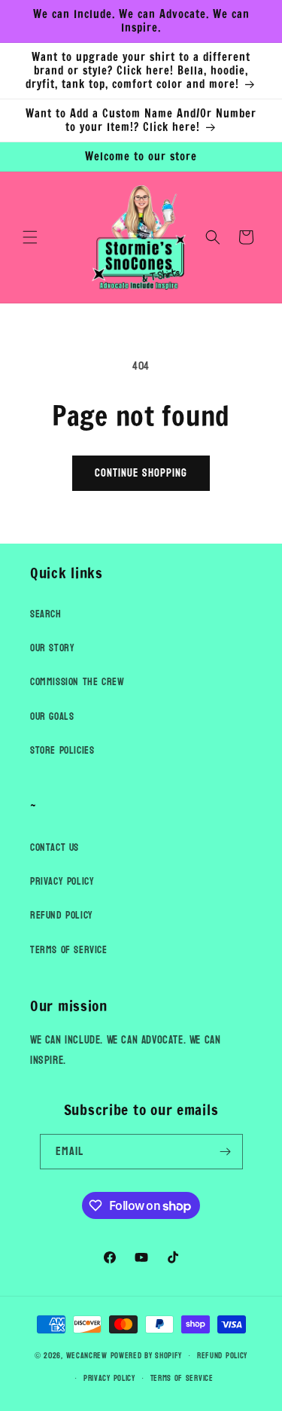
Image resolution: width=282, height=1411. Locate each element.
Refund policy (222, 1356)
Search (46, 614)
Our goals (52, 716)
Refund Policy (61, 915)
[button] (30, 237)
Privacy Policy (62, 881)
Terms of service (182, 1378)
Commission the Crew (77, 681)
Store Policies (62, 750)
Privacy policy (109, 1378)
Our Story (52, 647)
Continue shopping (141, 473)
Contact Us (54, 847)
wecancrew (87, 1356)
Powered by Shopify (147, 1356)
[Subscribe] (225, 1151)
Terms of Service (69, 949)
